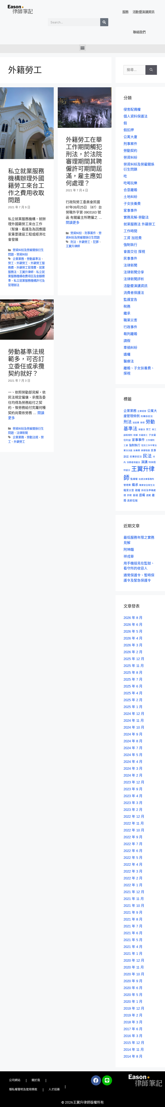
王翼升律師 (26, 272)
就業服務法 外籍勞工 (139, 224)
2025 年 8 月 (133, 673)
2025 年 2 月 (133, 700)
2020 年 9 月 (133, 981)
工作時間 (130, 231)
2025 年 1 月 (133, 707)
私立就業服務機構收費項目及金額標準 (26, 276)
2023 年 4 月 (133, 796)
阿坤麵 (129, 550)
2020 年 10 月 (134, 974)
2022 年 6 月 (133, 851)
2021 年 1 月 (133, 954)
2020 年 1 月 (133, 1002)
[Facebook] (96, 1080)
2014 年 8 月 (133, 1056)
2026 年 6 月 (133, 625)
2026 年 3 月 (133, 645)
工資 (126, 445)
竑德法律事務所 (146, 479)
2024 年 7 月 (133, 748)
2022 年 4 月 (133, 864)
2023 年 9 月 (133, 789)
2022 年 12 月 (134, 817)
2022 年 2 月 (133, 878)
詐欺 (129, 495)
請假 (127, 341)
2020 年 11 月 (134, 967)
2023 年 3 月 (133, 803)
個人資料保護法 (135, 116)
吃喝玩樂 (130, 183)
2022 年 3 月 (133, 871)
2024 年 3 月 (133, 769)
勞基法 (141, 429)
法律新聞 (22, 432)
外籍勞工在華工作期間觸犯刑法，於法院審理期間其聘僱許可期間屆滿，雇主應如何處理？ (84, 161)
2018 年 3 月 (133, 1022)
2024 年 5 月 (133, 755)
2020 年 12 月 (134, 960)
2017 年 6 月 (133, 1029)
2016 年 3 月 (133, 1036)
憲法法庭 (128, 450)
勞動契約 (130, 151)
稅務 (127, 306)
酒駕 (148, 495)
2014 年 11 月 (134, 1050)
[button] (82, 47)
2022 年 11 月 (134, 823)
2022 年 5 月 (133, 858)
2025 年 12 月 (134, 659)
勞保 (142, 422)
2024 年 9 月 (133, 734)
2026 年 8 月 (133, 618)
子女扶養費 (132, 204)
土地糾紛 (130, 197)
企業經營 (141, 411)
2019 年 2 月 (133, 1015)
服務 (125, 12)
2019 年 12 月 (134, 1008)
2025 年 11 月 (134, 666)
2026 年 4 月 (133, 638)
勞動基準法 (34, 258)
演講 (144, 462)
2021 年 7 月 (133, 926)
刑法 (73, 242)
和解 (135, 435)
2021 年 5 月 (133, 940)
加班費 (136, 422)
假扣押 (129, 130)
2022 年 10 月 (134, 830)
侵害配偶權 (132, 109)
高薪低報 (132, 500)
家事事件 (130, 210)
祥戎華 (129, 556)
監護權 (134, 479)
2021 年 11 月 (134, 899)
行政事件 (130, 327)
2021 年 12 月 (134, 892)
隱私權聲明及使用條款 (23, 1089)
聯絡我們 (139, 32)
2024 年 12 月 (134, 714)
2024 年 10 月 (134, 727)
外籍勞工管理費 (26, 267)
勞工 (11, 263)
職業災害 (130, 320)
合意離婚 (130, 190)
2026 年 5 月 (133, 631)
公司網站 (14, 1080)
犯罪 (96, 242)
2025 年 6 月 (133, 686)
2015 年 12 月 (134, 1043)
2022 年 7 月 (133, 844)
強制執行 (130, 245)
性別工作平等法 (149, 445)
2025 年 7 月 (133, 679)
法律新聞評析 (134, 279)
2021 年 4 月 (133, 947)
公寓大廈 (130, 137)
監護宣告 (130, 300)
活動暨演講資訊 (144, 12)
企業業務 (18, 258)
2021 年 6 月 (133, 933)
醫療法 (129, 361)
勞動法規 (32, 437)
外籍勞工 (22, 263)
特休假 (152, 462)
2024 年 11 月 (134, 721)
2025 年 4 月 (133, 693)
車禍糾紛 (130, 348)
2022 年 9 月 (133, 837)
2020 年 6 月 (133, 988)
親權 (137, 490)
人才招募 (54, 1089)
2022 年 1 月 (133, 885)
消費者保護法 (134, 293)
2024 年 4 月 (133, 762)
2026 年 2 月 (133, 652)
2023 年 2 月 (133, 810)
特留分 (127, 470)
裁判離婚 (130, 334)
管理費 (127, 485)
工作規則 (150, 440)
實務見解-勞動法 (136, 217)
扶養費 (136, 450)
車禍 (135, 495)
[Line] (107, 1080)
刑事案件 (90, 233)
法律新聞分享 (134, 272)
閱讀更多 (72, 223)
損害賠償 (145, 450)
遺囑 (127, 354)
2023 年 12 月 (134, 782)
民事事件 (130, 258)
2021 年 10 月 (134, 906)
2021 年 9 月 (133, 912)
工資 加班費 (133, 238)
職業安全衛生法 (147, 485)
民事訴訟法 (136, 456)
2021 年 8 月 (133, 919)
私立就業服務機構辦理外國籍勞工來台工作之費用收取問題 (26, 185)
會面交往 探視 (134, 252)
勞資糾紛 (22, 254)
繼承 (127, 313)
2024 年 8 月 (133, 741)
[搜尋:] (134, 70)
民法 (147, 455)
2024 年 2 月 (133, 775)
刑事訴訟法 (147, 416)
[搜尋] (104, 22)
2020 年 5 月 (133, 995)
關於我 (36, 1080)
